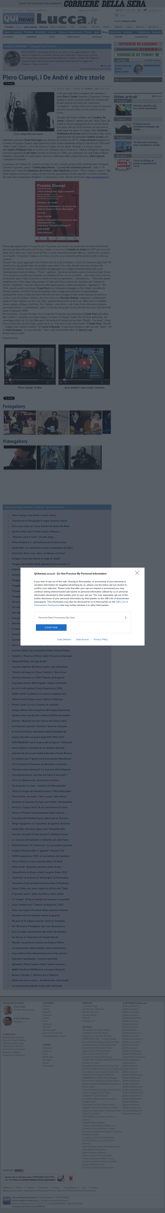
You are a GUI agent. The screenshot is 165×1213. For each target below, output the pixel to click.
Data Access (82, 639)
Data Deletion (64, 639)
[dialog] (82, 607)
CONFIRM (51, 627)
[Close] (138, 574)
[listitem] (82, 617)
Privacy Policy (101, 639)
